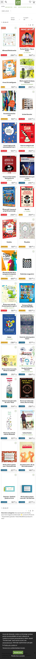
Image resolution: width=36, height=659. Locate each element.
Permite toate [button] (18, 652)
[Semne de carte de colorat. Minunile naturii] (9, 424)
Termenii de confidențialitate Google (14, 648)
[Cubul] (9, 329)
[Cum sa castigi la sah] (27, 137)
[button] (9, 2)
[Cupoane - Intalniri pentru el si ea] (9, 488)
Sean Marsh (9, 276)
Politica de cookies (10, 645)
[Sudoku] (9, 233)
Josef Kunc (27, 180)
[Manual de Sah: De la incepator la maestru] (9, 265)
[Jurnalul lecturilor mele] (9, 105)
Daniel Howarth (9, 308)
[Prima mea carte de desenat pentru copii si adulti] (9, 297)
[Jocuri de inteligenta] (9, 73)
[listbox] (6, 11)
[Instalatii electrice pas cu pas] (27, 169)
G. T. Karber (27, 211)
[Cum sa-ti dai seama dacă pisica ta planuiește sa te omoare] (9, 169)
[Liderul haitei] (27, 424)
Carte (15, 7)
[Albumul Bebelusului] (9, 41)
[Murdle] (27, 201)
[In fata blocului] (27, 105)
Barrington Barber (27, 84)
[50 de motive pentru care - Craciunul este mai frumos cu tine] (9, 456)
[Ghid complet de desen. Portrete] (27, 73)
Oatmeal (9, 180)
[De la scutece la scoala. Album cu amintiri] (9, 361)
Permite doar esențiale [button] (18, 656)
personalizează (7, 642)
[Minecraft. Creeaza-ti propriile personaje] (9, 201)
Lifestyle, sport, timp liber (24, 7)
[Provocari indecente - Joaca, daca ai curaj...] (27, 393)
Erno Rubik (9, 339)
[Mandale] (27, 233)
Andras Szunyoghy (27, 371)
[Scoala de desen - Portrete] (27, 361)
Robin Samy (23, 147)
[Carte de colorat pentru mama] (27, 329)
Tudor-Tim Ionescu (27, 434)
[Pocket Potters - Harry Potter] (27, 41)
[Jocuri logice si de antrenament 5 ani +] (9, 137)
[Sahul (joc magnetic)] (27, 265)
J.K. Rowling (27, 52)
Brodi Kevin (30, 147)
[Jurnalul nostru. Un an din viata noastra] (27, 456)
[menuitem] (30, 2)
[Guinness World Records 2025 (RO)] (27, 297)
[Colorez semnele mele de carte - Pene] (9, 393)
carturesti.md (8, 7)
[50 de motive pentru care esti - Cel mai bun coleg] (27, 488)
